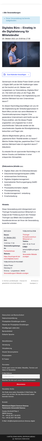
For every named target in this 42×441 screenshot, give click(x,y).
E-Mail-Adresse (7, 373)
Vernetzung (6, 345)
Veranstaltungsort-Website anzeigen (16, 273)
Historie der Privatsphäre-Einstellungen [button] (15, 324)
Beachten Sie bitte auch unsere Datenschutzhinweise (18, 380)
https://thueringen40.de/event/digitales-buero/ (12, 257)
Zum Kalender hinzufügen (16, 74)
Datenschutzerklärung (9, 318)
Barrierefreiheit (7, 331)
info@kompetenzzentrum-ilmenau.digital (21, 421)
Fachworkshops (9, 251)
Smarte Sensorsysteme (10, 352)
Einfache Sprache (8, 334)
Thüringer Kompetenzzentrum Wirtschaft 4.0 (29, 237)
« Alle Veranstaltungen (11, 12)
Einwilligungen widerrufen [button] (10, 328)
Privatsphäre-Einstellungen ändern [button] (14, 321)
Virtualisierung (7, 348)
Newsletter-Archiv (8, 389)
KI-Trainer (5, 359)
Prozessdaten (7, 355)
